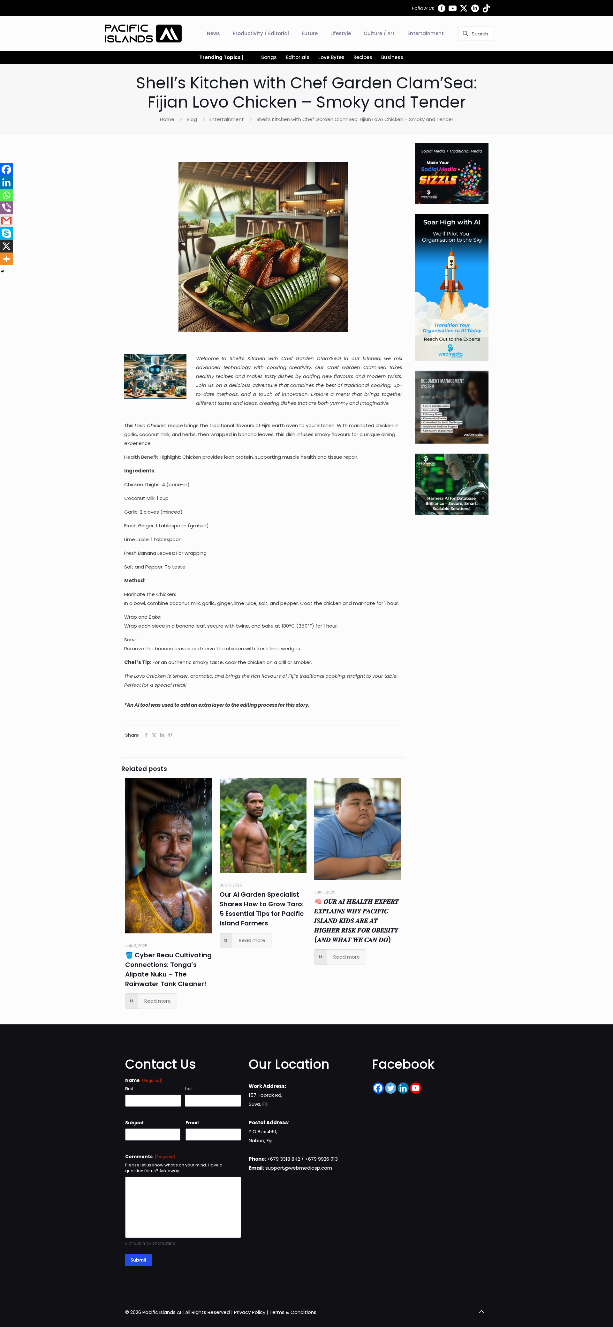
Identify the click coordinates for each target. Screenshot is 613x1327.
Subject (134, 1123)
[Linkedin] (6, 182)
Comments (150, 1156)
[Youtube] (415, 1088)
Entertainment (226, 119)
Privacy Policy (249, 1312)
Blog (192, 119)
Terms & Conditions (292, 1312)
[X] (6, 246)
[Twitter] (390, 1088)
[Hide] (2, 271)
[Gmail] (6, 220)
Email (192, 1123)
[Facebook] (6, 169)
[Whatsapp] (6, 195)
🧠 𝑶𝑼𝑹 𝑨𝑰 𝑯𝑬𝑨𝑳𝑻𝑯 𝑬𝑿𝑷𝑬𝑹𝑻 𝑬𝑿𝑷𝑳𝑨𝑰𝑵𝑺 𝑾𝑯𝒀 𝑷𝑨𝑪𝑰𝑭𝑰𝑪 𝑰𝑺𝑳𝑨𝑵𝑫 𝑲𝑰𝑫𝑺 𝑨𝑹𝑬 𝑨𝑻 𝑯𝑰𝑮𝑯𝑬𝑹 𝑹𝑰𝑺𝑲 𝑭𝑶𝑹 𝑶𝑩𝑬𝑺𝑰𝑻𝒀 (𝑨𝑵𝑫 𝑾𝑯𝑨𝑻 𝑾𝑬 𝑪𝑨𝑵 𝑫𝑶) (356, 920)
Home (167, 119)
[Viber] (6, 207)
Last (189, 1089)
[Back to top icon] (481, 1311)
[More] (6, 259)
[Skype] (6, 233)
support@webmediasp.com (298, 1168)
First (129, 1089)
